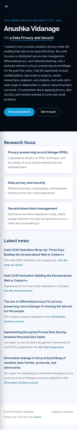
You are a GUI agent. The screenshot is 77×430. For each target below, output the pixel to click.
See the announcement (18, 290)
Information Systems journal (21, 382)
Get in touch (48, 111)
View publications (19, 111)
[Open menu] (6, 6)
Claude (37, 417)
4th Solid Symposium (51, 347)
